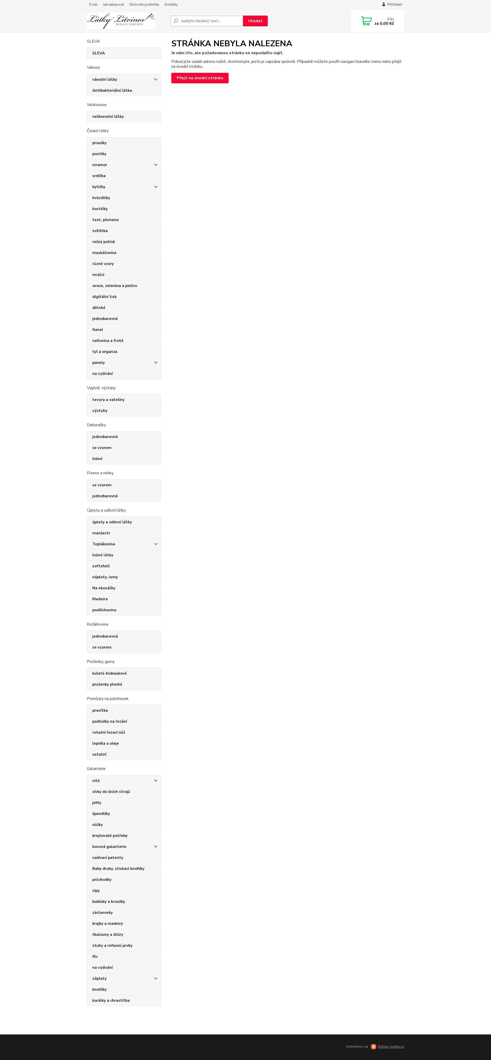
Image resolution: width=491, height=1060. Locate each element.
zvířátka (100, 230)
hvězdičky (101, 197)
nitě (96, 780)
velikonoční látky (108, 116)
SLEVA (98, 53)
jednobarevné (105, 318)
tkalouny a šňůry (107, 934)
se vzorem (101, 447)
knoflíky (99, 989)
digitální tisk (104, 296)
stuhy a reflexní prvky (112, 945)
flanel (97, 329)
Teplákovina (103, 544)
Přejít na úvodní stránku (200, 78)
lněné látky (102, 555)
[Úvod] (126, 21)
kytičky (98, 186)
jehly (96, 802)
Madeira (100, 599)
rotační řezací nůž (108, 732)
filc (95, 956)
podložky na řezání (109, 721)
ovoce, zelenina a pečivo (114, 285)
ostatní (99, 754)
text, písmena (105, 219)
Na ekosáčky (103, 588)
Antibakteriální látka (112, 90)
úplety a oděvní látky (112, 522)
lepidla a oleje (105, 743)
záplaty (99, 978)
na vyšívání (102, 373)
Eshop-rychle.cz (391, 1046)
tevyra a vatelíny (108, 399)
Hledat (255, 21)
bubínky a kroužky (108, 901)
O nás (93, 4)
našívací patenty (107, 857)
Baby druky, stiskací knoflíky (118, 868)
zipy (96, 890)
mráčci (98, 274)
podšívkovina (104, 610)
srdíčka (99, 175)
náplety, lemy (105, 577)
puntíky (99, 153)
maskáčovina (104, 252)
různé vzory (103, 263)
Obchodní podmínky (144, 4)
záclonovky (102, 912)
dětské (98, 307)
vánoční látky (104, 79)
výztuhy (99, 410)
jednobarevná (105, 636)
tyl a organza (104, 351)
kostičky (100, 208)
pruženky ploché (107, 684)
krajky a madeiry (107, 923)
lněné (97, 458)
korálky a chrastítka (111, 1000)
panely (98, 362)
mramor (99, 164)
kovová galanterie (109, 846)
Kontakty (171, 4)
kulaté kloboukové (109, 673)
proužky (99, 142)
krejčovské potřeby (110, 835)
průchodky (101, 879)
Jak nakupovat (113, 4)
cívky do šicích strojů (111, 791)
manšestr (101, 533)
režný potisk (103, 241)
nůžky (97, 824)
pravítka (100, 710)
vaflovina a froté (108, 340)
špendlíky (101, 813)
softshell (101, 566)
